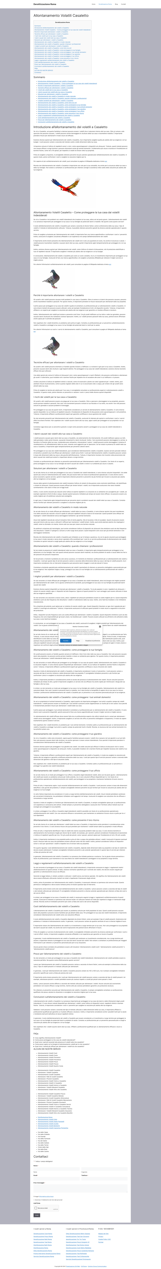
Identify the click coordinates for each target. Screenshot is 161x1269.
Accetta (65, 640)
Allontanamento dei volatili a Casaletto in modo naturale (52, 42)
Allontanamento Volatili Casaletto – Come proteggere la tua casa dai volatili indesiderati (62, 30)
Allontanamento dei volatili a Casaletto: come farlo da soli (52, 48)
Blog (116, 4)
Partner (100, 1242)
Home (93, 4)
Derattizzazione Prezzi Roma (43, 1236)
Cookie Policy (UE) (104, 1239)
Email (36, 1175)
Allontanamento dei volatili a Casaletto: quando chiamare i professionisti (57, 44)
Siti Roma (84, 1266)
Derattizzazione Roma (45, 4)
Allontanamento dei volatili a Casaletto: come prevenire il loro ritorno (56, 58)
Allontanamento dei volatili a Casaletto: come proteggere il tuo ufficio (56, 56)
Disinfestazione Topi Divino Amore (77, 1245)
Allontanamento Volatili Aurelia (48, 1124)
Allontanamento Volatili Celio (47, 1119)
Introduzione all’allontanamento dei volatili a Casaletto (51, 28)
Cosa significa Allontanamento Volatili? (48, 1038)
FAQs (36, 68)
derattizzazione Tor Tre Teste (76, 1239)
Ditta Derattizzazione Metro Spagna (78, 1234)
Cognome (84, 1172)
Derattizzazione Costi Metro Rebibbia (78, 1248)
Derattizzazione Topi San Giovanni (77, 1236)
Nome (35, 1172)
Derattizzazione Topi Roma (43, 1242)
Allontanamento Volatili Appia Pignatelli (51, 1121)
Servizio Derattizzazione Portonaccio (78, 1259)
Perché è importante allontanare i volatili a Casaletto (51, 32)
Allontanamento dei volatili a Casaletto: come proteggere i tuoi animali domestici (60, 52)
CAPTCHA (37, 1203)
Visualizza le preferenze (92, 640)
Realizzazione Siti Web (73, 1266)
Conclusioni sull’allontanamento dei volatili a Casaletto (51, 66)
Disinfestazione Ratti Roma (43, 1245)
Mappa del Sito (103, 1234)
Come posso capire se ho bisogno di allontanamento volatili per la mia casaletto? (62, 1044)
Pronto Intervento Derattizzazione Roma (47, 1253)
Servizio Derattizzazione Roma (44, 1256)
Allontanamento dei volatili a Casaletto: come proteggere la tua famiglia (57, 50)
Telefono (84, 1175)
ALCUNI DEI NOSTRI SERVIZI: (43, 70)
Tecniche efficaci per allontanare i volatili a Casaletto (51, 34)
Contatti (123, 4)
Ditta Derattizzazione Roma (43, 1251)
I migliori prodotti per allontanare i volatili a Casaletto (51, 46)
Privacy (100, 1236)
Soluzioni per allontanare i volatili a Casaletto (48, 40)
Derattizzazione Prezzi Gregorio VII (77, 1242)
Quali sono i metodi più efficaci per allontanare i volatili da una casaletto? (59, 1046)
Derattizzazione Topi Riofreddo (76, 1253)
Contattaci (37, 72)
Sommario (37, 26)
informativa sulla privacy (46, 1196)
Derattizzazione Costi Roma (43, 1234)
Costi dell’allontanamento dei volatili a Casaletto (49, 62)
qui (106, 161)
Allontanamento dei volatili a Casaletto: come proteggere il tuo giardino (57, 54)
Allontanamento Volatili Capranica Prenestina (53, 1128)
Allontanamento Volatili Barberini (49, 1126)
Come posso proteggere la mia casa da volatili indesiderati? (55, 1040)
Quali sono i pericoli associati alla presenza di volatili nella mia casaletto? (59, 1042)
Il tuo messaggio (39, 1183)
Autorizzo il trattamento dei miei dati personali (48, 1200)
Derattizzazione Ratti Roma (43, 1239)
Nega (77, 640)
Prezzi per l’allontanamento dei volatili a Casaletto (50, 64)
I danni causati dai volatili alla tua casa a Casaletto (50, 38)
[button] (100, 626)
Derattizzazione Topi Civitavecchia (77, 1256)
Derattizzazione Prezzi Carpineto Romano (80, 1251)
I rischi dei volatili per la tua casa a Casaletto (48, 36)
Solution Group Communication (97, 1266)
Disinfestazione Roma (45, 1117)
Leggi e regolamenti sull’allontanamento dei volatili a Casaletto (54, 60)
